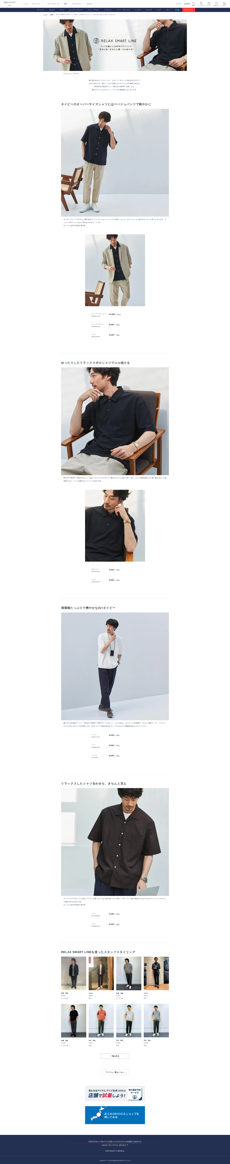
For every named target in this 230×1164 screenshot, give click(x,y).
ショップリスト (201, 5)
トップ (45, 14)
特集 (65, 4)
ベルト (168, 10)
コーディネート (77, 4)
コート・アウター (93, 10)
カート (224, 5)
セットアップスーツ (76, 10)
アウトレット (188, 10)
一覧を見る (115, 1056)
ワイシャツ (40, 10)
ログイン (179, 4)
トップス (138, 10)
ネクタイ (52, 10)
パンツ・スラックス (123, 10)
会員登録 (187, 4)
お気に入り (216, 5)
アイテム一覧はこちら (115, 1072)
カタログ (89, 4)
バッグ (158, 10)
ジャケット (108, 10)
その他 (177, 10)
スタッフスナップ (53, 4)
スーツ (62, 10)
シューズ (149, 10)
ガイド (209, 5)
